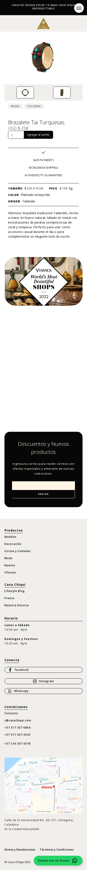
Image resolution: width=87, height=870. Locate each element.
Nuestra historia (16, 605)
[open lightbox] (25, 92)
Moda (15, 106)
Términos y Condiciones (57, 849)
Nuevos (9, 565)
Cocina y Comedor (17, 551)
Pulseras (34, 106)
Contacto (11, 713)
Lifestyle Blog (14, 591)
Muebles (10, 537)
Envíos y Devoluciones (19, 849)
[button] (79, 8)
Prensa (9, 598)
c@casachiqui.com (17, 720)
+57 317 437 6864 (17, 727)
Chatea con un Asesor (54, 860)
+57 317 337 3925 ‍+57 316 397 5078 (17, 739)
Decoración (12, 544)
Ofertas (10, 572)
